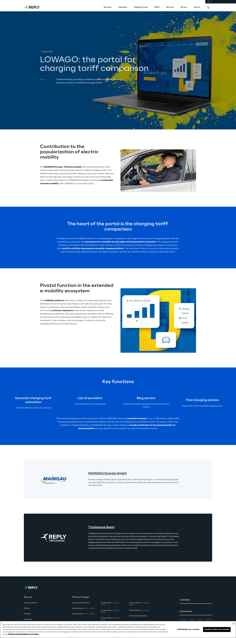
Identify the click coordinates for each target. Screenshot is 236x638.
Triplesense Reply (101, 527)
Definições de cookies (188, 629)
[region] (118, 629)
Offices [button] (27, 608)
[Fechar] (233, 623)
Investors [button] (27, 614)
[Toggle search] (208, 7)
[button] (196, 600)
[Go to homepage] (32, 7)
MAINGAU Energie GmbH (107, 473)
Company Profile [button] (30, 603)
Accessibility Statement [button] (138, 616)
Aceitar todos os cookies (216, 629)
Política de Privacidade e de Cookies (23, 634)
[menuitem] (107, 7)
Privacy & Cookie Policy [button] (81, 603)
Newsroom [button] (28, 619)
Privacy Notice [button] (83, 608)
